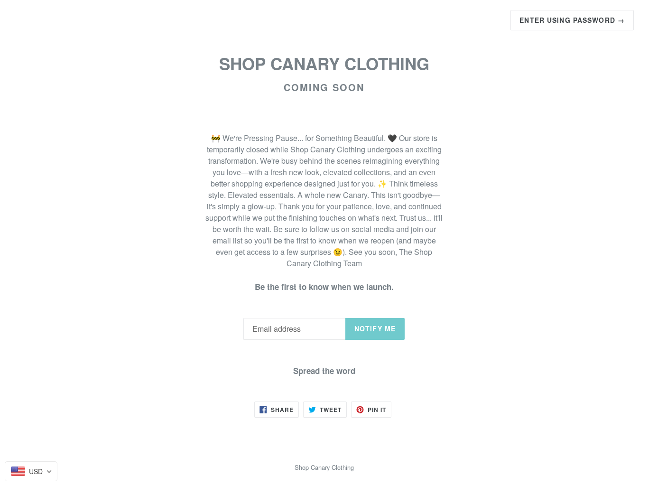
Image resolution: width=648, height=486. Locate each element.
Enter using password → (572, 20)
